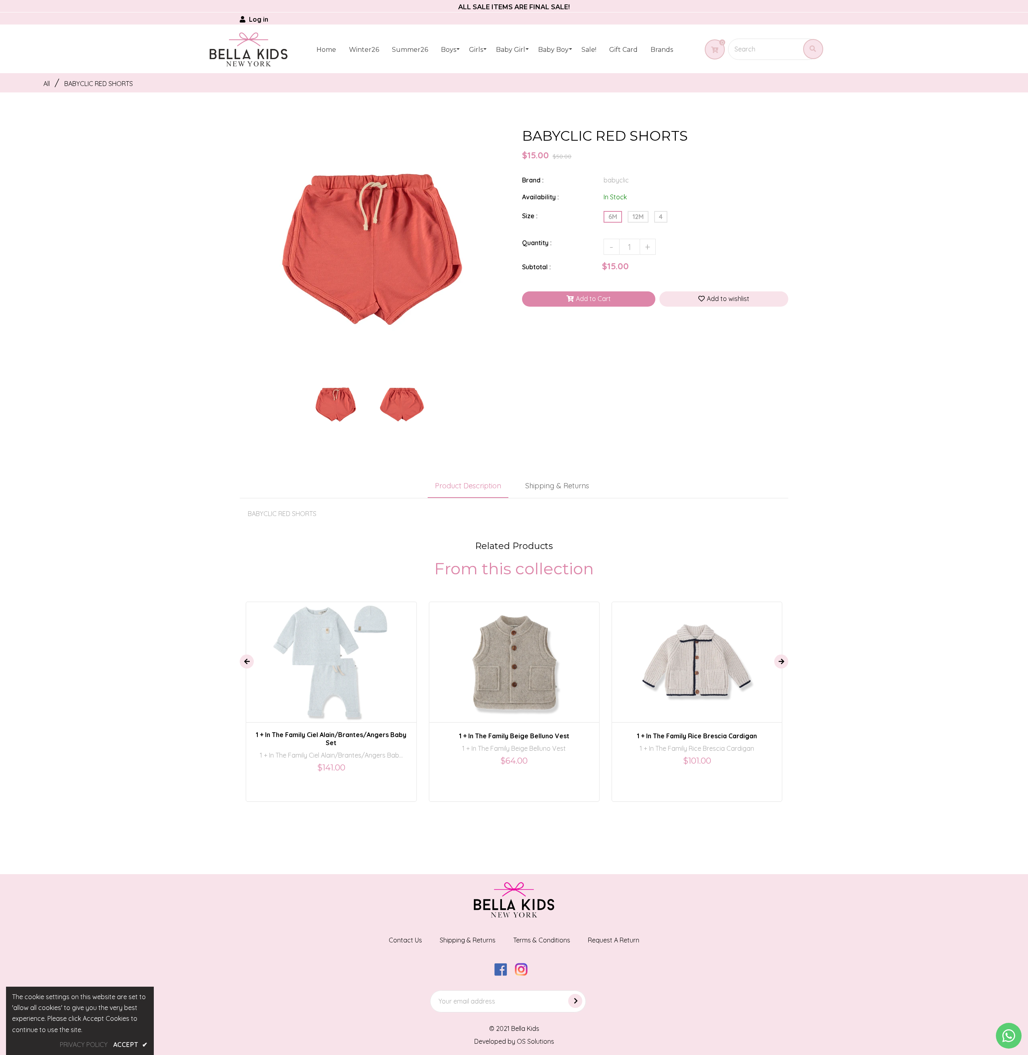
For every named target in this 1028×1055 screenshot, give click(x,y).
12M (638, 217)
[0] (711, 50)
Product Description (468, 485)
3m (325, 655)
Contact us (405, 940)
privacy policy (84, 1045)
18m (506, 655)
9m (342, 655)
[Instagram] (524, 973)
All (46, 84)
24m (527, 655)
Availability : (540, 197)
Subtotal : (536, 267)
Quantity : (537, 243)
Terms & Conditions (541, 940)
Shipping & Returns (557, 485)
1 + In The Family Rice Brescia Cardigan (697, 736)
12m (679, 655)
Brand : (533, 180)
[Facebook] (504, 973)
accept (130, 1045)
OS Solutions (535, 1041)
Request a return (613, 940)
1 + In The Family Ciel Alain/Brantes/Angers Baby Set (331, 739)
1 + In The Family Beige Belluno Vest (514, 736)
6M (612, 217)
